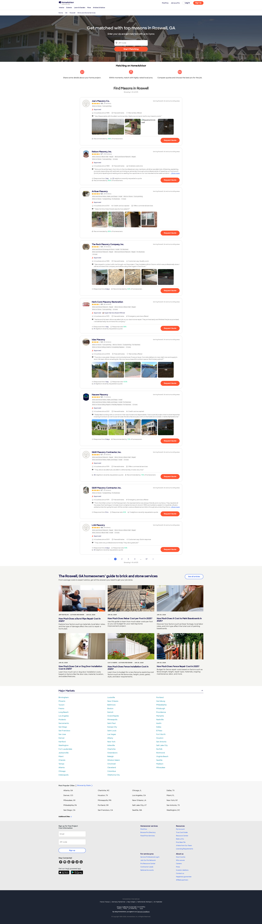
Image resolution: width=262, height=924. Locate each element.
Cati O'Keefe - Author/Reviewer (120, 662)
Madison (159, 764)
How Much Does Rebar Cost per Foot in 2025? (130, 618)
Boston (110, 708)
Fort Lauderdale (65, 749)
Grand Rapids (113, 716)
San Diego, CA (69, 810)
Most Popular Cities (67, 785)
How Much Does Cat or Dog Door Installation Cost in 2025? (80, 667)
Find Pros (143, 829)
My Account (180, 829)
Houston (159, 738)
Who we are (180, 860)
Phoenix (62, 701)
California (125, 907)
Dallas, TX (170, 790)
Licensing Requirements (184, 849)
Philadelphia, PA (70, 805)
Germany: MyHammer (118, 902)
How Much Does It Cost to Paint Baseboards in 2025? (179, 619)
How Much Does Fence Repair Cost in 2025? (178, 666)
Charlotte (111, 749)
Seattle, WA (137, 810)
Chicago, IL (137, 790)
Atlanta (62, 767)
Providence (161, 712)
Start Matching (131, 49)
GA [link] (66, 13)
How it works (180, 857)
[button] (100, 127)
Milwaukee (160, 767)
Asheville (111, 745)
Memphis (160, 716)
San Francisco (64, 731)
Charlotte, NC (103, 790)
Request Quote (170, 140)
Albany (110, 738)
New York (111, 742)
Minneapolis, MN (104, 800)
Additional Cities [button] (64, 816)
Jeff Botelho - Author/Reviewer (71, 615)
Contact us (180, 873)
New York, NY (172, 800)
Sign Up (198, 3)
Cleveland (111, 767)
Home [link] (61, 13)
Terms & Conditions (143, 912)
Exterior (69, 8)
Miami (61, 756)
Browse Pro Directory (148, 832)
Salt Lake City (162, 745)
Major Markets (67, 690)
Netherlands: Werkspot (144, 902)
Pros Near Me (180, 842)
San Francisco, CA (105, 810)
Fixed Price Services (147, 836)
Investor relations (182, 870)
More (89, 8)
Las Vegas (111, 734)
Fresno (61, 708)
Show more (176, 173)
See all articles (194, 577)
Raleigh (110, 756)
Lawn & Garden (79, 8)
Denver (62, 738)
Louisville (111, 697)
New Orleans (112, 701)
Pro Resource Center (147, 863)
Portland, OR (103, 805)
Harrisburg (160, 701)
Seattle (159, 760)
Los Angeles (64, 716)
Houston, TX (103, 795)
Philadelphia (161, 705)
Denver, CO (68, 795)
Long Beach (63, 712)
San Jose (62, 734)
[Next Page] (153, 559)
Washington (63, 745)
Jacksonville (64, 753)
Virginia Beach (162, 756)
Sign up (72, 850)
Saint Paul (111, 723)
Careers (179, 863)
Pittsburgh (160, 708)
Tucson (61, 705)
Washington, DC (173, 810)
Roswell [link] (72, 13)
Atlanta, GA (68, 790)
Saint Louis (111, 731)
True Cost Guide (182, 832)
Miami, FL (170, 795)
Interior (61, 8)
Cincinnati (111, 764)
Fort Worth (160, 734)
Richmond (160, 753)
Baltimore (111, 705)
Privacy (119, 907)
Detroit (110, 712)
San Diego (63, 727)
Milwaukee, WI (69, 800)
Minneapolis (112, 720)
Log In (187, 3)
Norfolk (159, 749)
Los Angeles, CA (139, 795)
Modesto (62, 720)
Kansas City (112, 727)
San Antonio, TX (173, 805)
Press (178, 867)
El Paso (159, 731)
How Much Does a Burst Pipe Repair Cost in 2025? (80, 619)
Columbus (111, 771)
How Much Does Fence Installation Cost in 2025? (128, 667)
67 (146, 559)
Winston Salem (113, 760)
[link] (131, 103)
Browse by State (84, 785)
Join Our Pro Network (148, 860)
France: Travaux (105, 902)
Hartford (62, 742)
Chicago (62, 771)
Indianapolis (63, 775)
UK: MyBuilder (158, 902)
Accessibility (141, 907)
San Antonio (161, 742)
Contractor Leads (146, 867)
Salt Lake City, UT (139, 805)
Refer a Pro (180, 839)
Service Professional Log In (149, 857)
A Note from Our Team (184, 845)
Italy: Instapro (131, 902)
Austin (158, 723)
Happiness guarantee (183, 877)
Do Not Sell (132, 907)
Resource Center (182, 836)
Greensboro (112, 753)
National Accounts (147, 870)
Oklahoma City (113, 775)
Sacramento (64, 723)
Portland (160, 697)
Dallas (158, 727)
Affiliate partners (182, 880)
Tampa (61, 764)
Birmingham (64, 697)
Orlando (62, 760)
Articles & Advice (99, 8)
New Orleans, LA (139, 800)
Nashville (160, 720)
